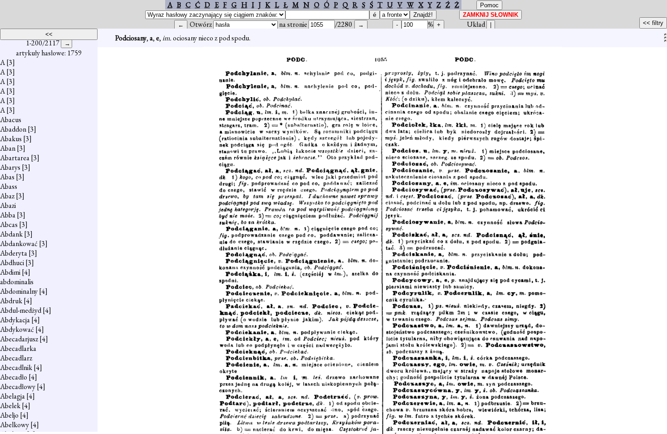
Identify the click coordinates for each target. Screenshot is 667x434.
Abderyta (13, 253)
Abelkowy (14, 424)
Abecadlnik (16, 367)
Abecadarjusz (19, 339)
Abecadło (13, 377)
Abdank (11, 234)
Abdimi (10, 272)
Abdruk (11, 301)
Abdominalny (19, 291)
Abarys (10, 167)
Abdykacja (15, 320)
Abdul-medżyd (20, 310)
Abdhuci (12, 262)
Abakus (11, 138)
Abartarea (14, 158)
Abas (7, 177)
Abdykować (17, 329)
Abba (7, 215)
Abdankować (19, 243)
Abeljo (9, 415)
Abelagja (12, 396)
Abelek (10, 405)
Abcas (9, 224)
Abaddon (13, 129)
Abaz (7, 196)
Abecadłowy (17, 386)
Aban (7, 148)
